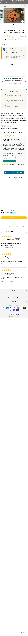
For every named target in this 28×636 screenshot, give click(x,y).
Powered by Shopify (14, 316)
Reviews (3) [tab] (8, 227)
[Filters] (2, 231)
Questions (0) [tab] (20, 227)
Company (13, 294)
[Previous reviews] (3, 82)
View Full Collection (14, 172)
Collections (14, 290)
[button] (6, 36)
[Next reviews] (25, 82)
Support (13, 301)
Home (13, 27)
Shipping (7, 39)
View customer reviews (9, 161)
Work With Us (13, 297)
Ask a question (14, 221)
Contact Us (13, 305)
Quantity (14, 64)
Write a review (14, 217)
